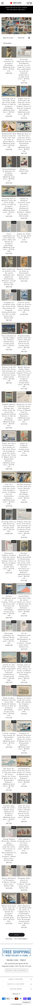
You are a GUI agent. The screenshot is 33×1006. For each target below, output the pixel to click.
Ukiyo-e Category (16, 984)
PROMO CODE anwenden (16, 970)
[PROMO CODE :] (16, 953)
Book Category (16, 979)
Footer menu (16, 989)
